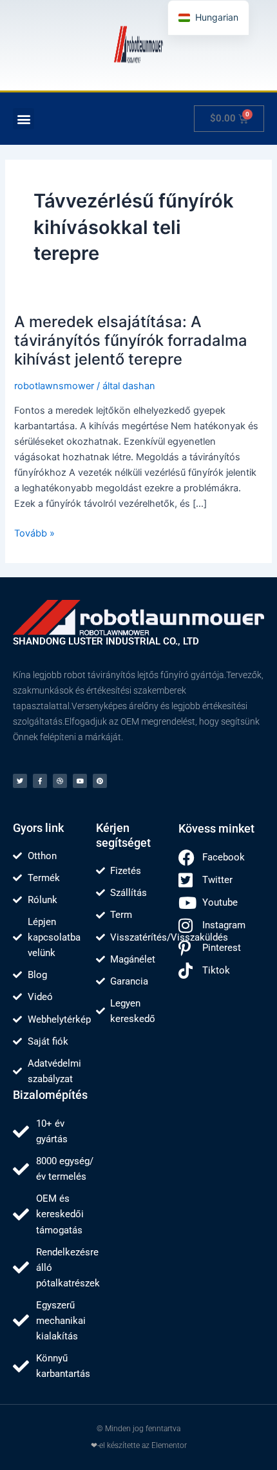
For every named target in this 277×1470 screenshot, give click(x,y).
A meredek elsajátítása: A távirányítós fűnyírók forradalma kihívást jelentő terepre (130, 340)
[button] (23, 118)
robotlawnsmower (54, 386)
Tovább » (34, 532)
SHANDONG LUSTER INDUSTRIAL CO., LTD (106, 641)
